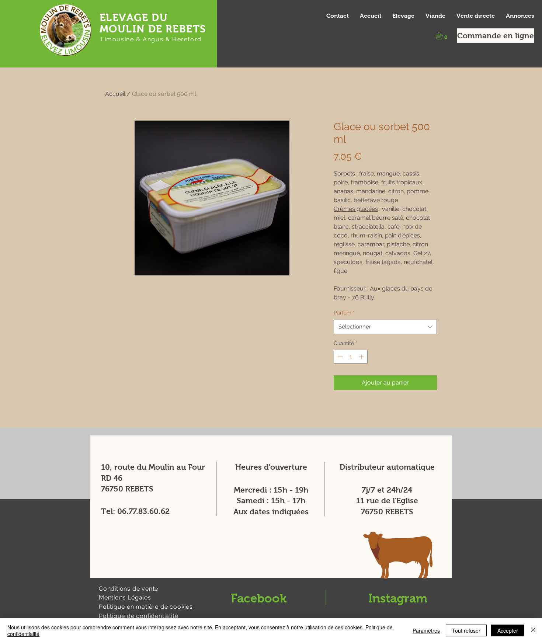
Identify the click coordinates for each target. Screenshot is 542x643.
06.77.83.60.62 (143, 511)
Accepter (507, 630)
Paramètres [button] (426, 630)
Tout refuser (466, 630)
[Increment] (361, 356)
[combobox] (385, 327)
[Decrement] (339, 356)
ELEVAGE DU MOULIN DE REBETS (153, 23)
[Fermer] (533, 630)
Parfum (344, 313)
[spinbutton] (350, 356)
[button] (443, 35)
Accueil (115, 93)
